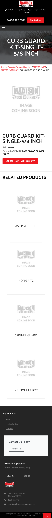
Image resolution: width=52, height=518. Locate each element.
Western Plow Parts (23, 67)
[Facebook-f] (22, 476)
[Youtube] (25, 476)
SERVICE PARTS (39, 67)
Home (3, 67)
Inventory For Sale (40, 10)
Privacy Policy (22, 515)
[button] (3, 28)
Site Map (32, 515)
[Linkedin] (29, 476)
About (30, 10)
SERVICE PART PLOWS (10, 70)
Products (11, 67)
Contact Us (26, 13)
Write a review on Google (17, 10)
